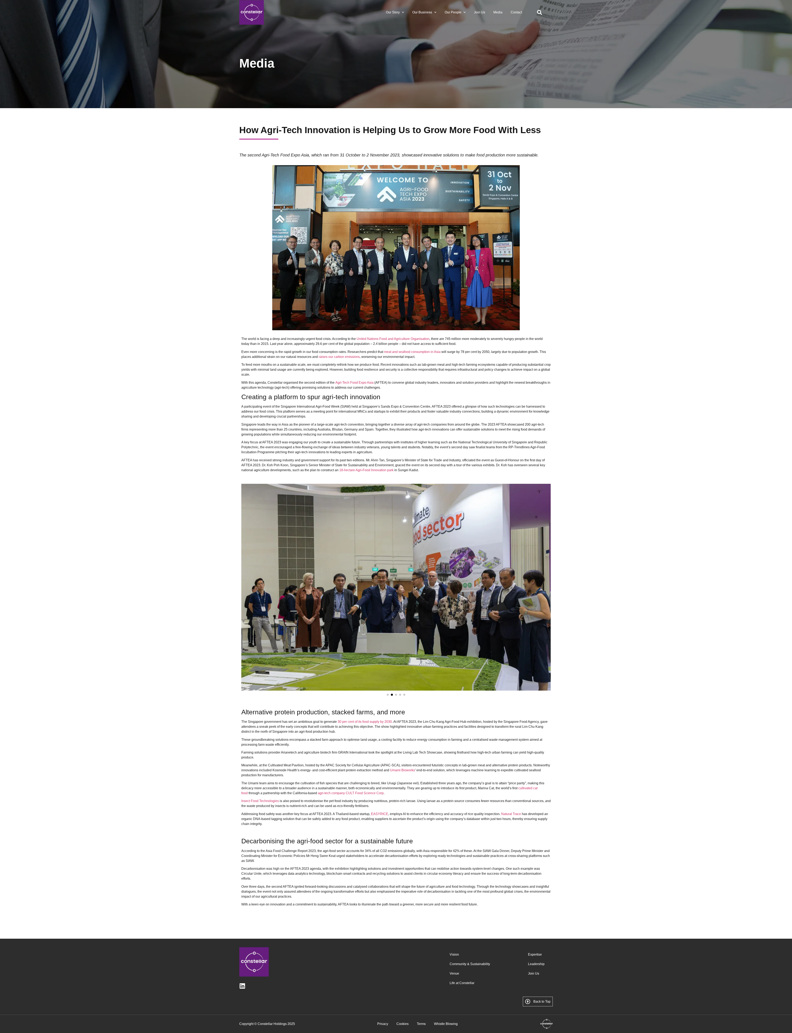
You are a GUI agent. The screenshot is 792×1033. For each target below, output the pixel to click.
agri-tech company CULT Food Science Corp (351, 793)
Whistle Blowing (446, 1024)
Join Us (479, 12)
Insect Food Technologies (260, 801)
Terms (421, 1024)
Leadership (536, 964)
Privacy (382, 1024)
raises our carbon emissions (339, 357)
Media (497, 12)
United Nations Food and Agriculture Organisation (393, 339)
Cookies (402, 1024)
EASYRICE (379, 814)
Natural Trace (511, 814)
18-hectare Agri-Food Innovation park (366, 470)
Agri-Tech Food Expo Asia (354, 382)
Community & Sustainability (470, 964)
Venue (454, 973)
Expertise (535, 954)
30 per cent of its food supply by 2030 (365, 721)
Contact (516, 12)
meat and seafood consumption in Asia (412, 352)
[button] (388, 695)
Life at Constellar (462, 983)
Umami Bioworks (402, 770)
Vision (454, 954)
